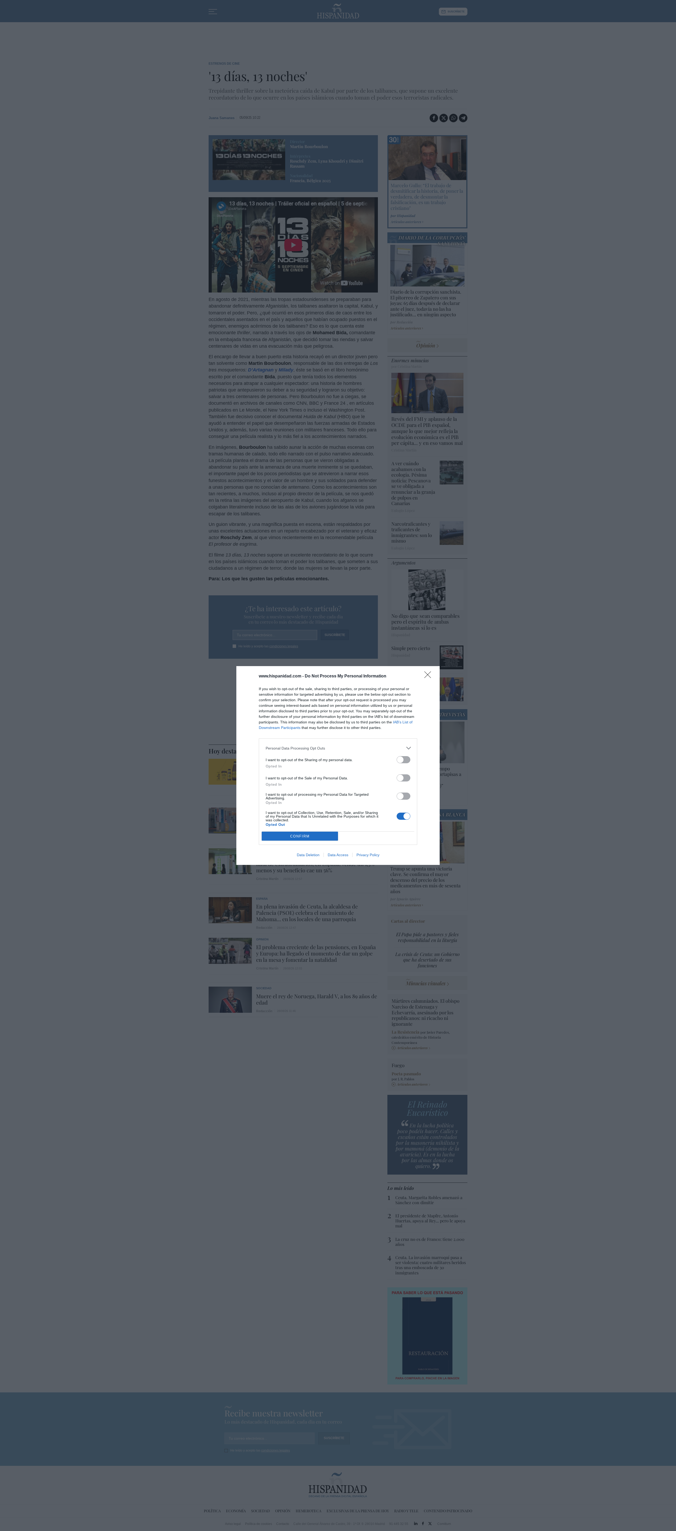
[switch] (403, 759)
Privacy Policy (367, 855)
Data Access (338, 855)
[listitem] (338, 748)
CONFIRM (300, 836)
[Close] (429, 676)
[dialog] (338, 765)
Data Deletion (308, 855)
